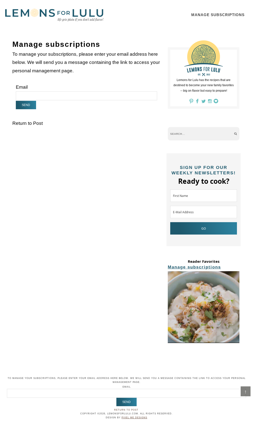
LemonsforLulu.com (54, 15)
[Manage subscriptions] (203, 308)
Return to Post (27, 123)
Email (22, 87)
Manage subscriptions (194, 267)
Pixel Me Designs (134, 417)
